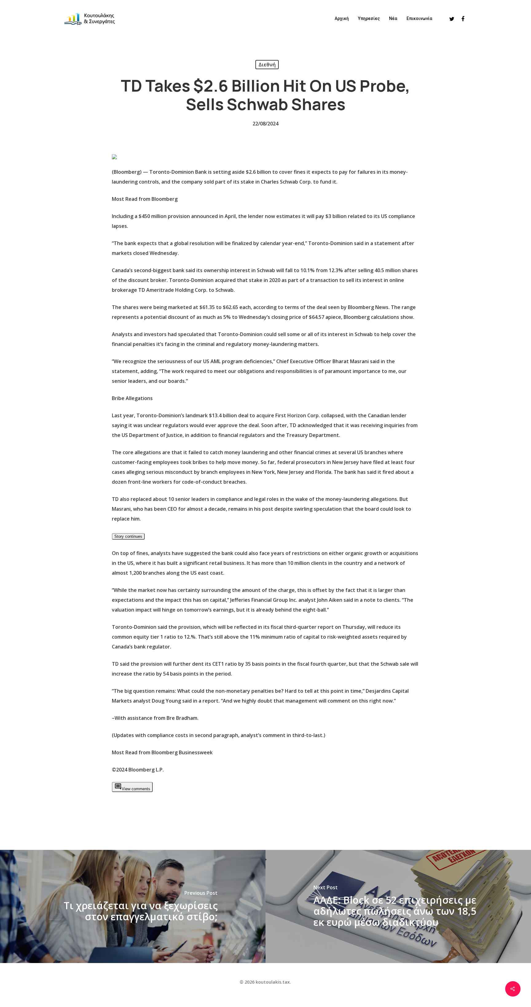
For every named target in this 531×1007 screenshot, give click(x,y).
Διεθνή (267, 64)
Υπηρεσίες (369, 18)
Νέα (393, 18)
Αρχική (342, 18)
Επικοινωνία (419, 18)
